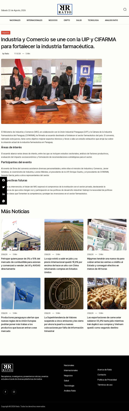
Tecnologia (69, 385)
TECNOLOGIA (93, 20)
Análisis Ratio (70, 390)
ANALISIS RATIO (111, 20)
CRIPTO (67, 20)
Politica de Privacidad (107, 379)
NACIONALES (15, 20)
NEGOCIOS (53, 20)
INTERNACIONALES (34, 20)
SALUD (79, 20)
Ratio (7, 54)
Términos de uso (105, 384)
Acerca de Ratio (105, 369)
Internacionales (71, 370)
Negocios (68, 375)
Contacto (102, 374)
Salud (66, 380)
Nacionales (69, 365)
